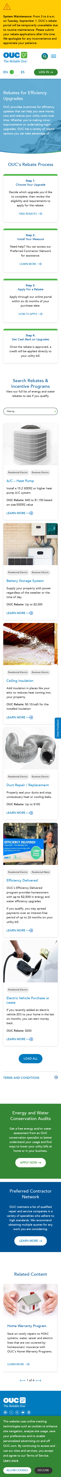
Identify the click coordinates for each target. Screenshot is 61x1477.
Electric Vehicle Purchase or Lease (28, 1000)
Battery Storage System (25, 581)
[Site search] (44, 56)
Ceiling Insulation (20, 681)
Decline (43, 1470)
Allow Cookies (17, 1470)
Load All (31, 1058)
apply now (28, 1162)
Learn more (28, 264)
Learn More (16, 513)
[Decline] (57, 1446)
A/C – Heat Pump (20, 481)
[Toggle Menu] (53, 56)
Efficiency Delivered (22, 880)
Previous (22, 1380)
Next (38, 1380)
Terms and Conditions (21, 1078)
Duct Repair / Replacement (28, 785)
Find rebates (28, 214)
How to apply (28, 314)
